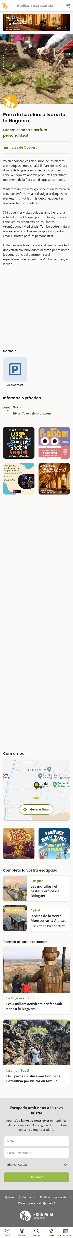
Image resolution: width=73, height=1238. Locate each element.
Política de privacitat (54, 1197)
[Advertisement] (36, 306)
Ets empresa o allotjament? (36, 1203)
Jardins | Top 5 (17, 1070)
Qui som (10, 1197)
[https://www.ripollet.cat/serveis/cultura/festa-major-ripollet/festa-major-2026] (18, 843)
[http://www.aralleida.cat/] (36, 22)
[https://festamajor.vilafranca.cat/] (18, 443)
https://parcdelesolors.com (32, 413)
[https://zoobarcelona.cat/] (18, 479)
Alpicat (35, 910)
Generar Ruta (39, 809)
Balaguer (37, 881)
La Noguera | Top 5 (21, 998)
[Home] (4, 5)
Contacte (28, 1197)
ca (68, 54)
